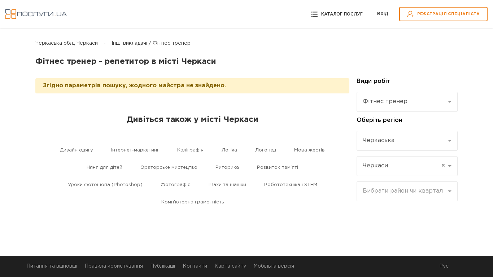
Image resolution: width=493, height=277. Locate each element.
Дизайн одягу (76, 150)
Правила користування (113, 266)
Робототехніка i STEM (290, 185)
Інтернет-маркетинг (135, 150)
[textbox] (404, 191)
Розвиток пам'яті (277, 168)
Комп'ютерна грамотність (192, 202)
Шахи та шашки (227, 185)
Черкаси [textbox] (404, 165)
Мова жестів (309, 150)
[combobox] (407, 102)
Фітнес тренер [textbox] (385, 101)
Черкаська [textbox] (378, 140)
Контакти (195, 266)
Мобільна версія (273, 266)
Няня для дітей (104, 168)
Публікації (162, 266)
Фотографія (176, 185)
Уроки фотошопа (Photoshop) (105, 185)
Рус (444, 266)
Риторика (227, 168)
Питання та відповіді (51, 266)
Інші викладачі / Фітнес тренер (151, 43)
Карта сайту (230, 266)
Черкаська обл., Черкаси (66, 43)
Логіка (229, 150)
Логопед (265, 150)
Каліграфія (190, 150)
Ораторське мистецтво (168, 168)
